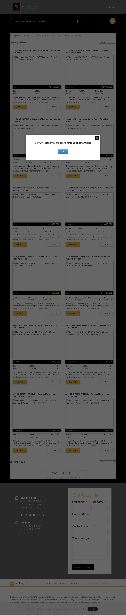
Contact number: (82, 526)
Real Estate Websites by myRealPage (102, 583)
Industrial (37, 35)
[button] (21, 515)
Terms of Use (81, 609)
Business (27, 35)
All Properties (15, 35)
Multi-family (49, 35)
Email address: (81, 514)
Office (59, 35)
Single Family (77, 35)
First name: (79, 502)
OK (92, 609)
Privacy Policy (82, 583)
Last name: (98, 502)
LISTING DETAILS (20, 107)
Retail (67, 35)
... (74, 473)
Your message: (81, 538)
